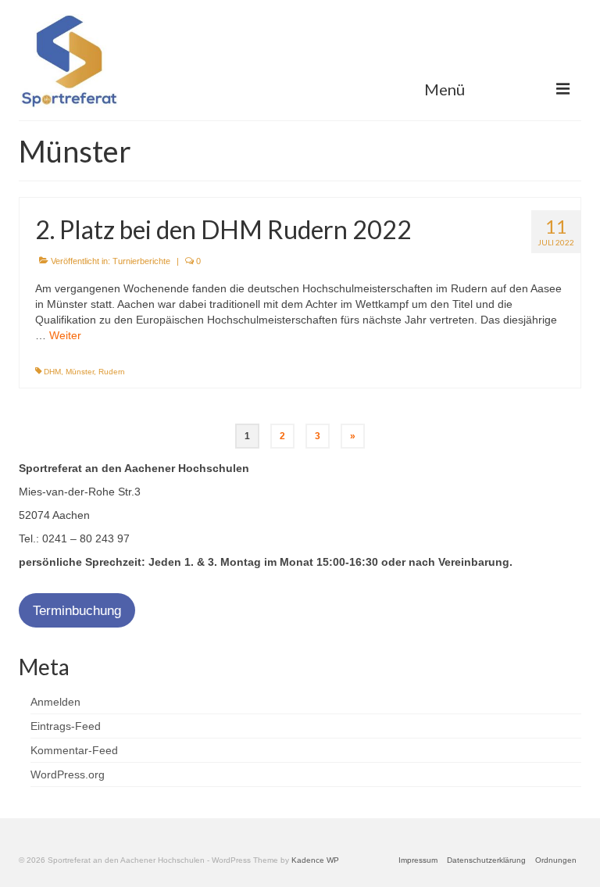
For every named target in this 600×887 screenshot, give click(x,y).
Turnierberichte (141, 261)
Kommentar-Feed (74, 750)
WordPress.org (67, 774)
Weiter (65, 335)
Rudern (111, 371)
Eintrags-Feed (65, 726)
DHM (52, 371)
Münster (80, 371)
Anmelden (55, 702)
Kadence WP (315, 860)
